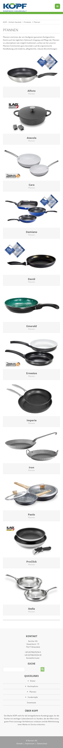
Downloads (31, 702)
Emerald (31, 326)
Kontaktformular (33, 658)
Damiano (31, 232)
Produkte (27, 22)
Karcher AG (32, 740)
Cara (31, 184)
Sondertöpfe (33, 697)
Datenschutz (42, 743)
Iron (31, 467)
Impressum (29, 743)
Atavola (31, 138)
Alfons (31, 90)
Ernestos (31, 373)
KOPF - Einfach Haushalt (12, 22)
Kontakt (20, 743)
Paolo (31, 514)
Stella (31, 608)
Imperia (31, 420)
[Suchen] (42, 669)
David (31, 279)
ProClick (31, 561)
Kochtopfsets (33, 686)
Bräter (32, 681)
